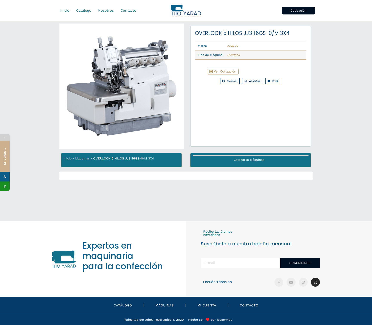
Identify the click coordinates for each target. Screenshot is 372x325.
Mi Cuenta (206, 305)
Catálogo (123, 305)
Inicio (68, 158)
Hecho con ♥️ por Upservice (210, 319)
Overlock (233, 55)
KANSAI (232, 45)
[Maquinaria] (5, 186)
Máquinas (82, 158)
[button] (298, 10)
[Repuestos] (5, 176)
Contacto (249, 305)
